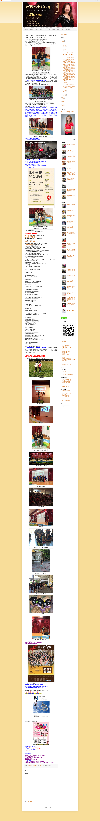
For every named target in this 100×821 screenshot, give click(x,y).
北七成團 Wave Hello (30, 241)
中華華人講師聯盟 (48, 27)
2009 (63, 105)
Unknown (64, 371)
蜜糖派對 (63, 357)
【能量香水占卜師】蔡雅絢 (66, 354)
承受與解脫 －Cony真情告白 (71, 144)
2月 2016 (64, 94)
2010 (63, 104)
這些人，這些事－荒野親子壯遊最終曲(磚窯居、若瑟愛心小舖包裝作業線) (69, 52)
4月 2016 (64, 91)
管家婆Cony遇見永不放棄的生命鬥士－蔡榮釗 (71, 196)
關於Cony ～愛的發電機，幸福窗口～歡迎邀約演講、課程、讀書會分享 (69, 87)
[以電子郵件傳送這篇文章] (45, 765)
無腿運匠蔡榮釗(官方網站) (66, 390)
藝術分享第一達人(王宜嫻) (66, 382)
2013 (63, 100)
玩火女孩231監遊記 (43, 29)
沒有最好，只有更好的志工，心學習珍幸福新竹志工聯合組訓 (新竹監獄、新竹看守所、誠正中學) (69, 74)
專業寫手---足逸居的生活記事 (66, 379)
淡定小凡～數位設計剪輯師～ (66, 345)
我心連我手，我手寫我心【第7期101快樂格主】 (70, 184)
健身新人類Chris (64, 360)
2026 (63, 38)
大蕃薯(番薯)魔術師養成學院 (66, 364)
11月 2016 (64, 45)
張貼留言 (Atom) (29, 801)
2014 (63, 98)
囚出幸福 (58, 27)
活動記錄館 (26, 29)
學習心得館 (64, 27)
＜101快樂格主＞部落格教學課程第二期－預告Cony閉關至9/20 (71, 190)
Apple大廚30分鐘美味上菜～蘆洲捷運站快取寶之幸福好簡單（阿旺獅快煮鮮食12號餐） (71, 299)
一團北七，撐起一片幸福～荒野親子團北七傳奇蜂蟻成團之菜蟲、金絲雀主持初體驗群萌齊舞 (69, 77)
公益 (54, 27)
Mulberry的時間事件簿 (65, 396)
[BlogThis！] (46, 765)
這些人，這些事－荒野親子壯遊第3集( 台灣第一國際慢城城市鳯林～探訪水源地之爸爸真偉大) (69, 65)
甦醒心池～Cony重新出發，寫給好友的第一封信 (71, 179)
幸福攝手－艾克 (64, 346)
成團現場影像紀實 (29, 244)
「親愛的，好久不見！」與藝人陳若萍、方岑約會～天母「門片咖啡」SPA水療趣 (71, 173)
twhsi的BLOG (64, 394)
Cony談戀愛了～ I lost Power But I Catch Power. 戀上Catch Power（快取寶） (71, 310)
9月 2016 (64, 48)
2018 (63, 40)
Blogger (53, 807)
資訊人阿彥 (63, 353)
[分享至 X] (47, 765)
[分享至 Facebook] (49, 765)
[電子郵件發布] (44, 765)
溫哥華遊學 (31, 29)
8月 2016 (64, 49)
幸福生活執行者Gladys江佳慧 (66, 347)
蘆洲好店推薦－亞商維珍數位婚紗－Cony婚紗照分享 (71, 304)
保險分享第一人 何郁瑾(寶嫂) (66, 358)
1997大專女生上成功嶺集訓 (66, 400)
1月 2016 (64, 95)
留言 (63, 406)
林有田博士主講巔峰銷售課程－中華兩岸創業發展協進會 (71, 157)
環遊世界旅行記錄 (52, 29)
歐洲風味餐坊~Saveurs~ (65, 399)
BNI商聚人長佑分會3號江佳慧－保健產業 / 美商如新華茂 (71, 233)
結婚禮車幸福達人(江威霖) (66, 381)
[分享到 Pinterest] (50, 765)
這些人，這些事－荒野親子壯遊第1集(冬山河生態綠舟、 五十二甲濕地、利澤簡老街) (69, 71)
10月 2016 (64, 46)
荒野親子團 (68, 29)
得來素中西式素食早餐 (65, 395)
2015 (63, 97)
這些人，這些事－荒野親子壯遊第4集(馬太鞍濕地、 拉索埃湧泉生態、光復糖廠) (69, 62)
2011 (63, 102)
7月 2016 (64, 50)
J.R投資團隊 (64, 341)
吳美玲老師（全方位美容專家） (67, 380)
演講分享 (36, 29)
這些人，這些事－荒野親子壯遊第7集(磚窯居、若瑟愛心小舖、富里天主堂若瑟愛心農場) (69, 55)
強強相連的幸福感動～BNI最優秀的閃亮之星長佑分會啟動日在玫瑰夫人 (71, 168)
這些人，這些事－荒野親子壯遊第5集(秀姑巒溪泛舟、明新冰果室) (69, 60)
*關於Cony (25, 27)
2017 (63, 41)
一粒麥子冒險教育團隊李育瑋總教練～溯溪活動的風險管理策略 (69, 84)
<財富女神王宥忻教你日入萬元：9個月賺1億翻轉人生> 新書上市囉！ (71, 293)
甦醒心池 (58, 29)
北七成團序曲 (28, 235)
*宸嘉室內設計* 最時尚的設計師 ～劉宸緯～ (68, 359)
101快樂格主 (31, 27)
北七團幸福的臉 (30, 237)
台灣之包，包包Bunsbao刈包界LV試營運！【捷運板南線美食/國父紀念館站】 (71, 151)
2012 (63, 101)
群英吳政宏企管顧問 (65, 344)
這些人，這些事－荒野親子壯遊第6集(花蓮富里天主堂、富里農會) (69, 58)
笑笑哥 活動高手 (64, 352)
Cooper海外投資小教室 (65, 386)
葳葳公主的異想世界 (65, 385)
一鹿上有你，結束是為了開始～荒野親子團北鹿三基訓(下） (71, 250)
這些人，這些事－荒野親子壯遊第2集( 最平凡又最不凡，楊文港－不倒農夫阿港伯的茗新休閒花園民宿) (69, 68)
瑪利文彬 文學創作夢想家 (66, 351)
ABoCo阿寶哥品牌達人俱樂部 (66, 393)
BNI (36, 27)
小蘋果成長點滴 (70, 27)
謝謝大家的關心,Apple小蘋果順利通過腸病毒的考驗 (71, 275)
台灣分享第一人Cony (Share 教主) (68, 374)
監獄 (63, 29)
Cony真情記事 (41, 27)
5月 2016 (64, 90)
